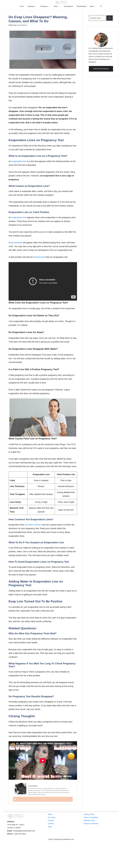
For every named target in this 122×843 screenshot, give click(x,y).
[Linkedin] (15, 799)
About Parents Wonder (101, 68)
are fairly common (32, 524)
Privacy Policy (89, 814)
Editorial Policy (89, 820)
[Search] (109, 18)
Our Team (51, 817)
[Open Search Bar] (101, 6)
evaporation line (19, 161)
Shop (50, 827)
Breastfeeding (81, 6)
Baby (56, 6)
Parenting (31, 6)
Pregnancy (44, 6)
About (92, 6)
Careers (51, 824)
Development (68, 6)
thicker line (40, 257)
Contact (51, 820)
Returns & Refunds (91, 824)
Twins (22, 6)
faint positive (16, 242)
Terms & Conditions (91, 817)
